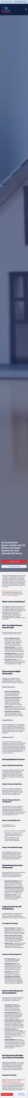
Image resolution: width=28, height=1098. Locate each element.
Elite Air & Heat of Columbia (11, 591)
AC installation (9, 595)
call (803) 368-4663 (21, 1094)
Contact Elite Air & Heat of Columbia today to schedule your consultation (11, 1082)
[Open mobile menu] (26, 9)
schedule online (7, 1094)
